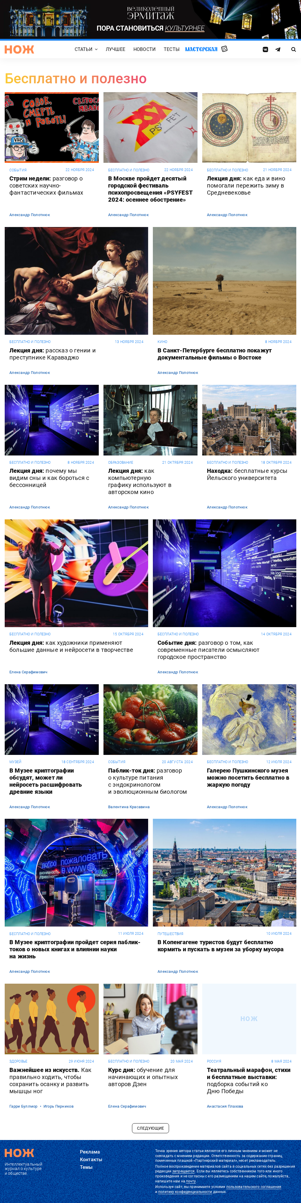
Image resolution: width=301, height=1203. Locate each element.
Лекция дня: (246, 185)
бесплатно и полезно (128, 170)
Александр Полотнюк (29, 215)
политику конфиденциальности (185, 1192)
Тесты (172, 49)
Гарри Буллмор (23, 1106)
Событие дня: (209, 649)
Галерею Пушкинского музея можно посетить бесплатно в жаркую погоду (248, 777)
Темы (86, 1167)
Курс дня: (143, 1077)
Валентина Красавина (129, 807)
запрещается (183, 1171)
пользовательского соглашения (253, 1187)
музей (15, 762)
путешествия (170, 934)
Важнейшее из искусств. (50, 1080)
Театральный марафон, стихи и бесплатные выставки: (248, 1080)
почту (191, 1181)
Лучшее (115, 49)
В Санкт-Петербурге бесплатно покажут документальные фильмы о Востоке (215, 354)
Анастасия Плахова (225, 1106)
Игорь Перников (58, 1106)
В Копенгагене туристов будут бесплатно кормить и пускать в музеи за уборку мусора (221, 946)
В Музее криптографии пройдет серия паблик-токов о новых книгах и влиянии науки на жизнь (75, 949)
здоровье (18, 1061)
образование (120, 462)
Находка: (247, 474)
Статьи (83, 49)
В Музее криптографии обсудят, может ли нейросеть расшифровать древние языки (45, 781)
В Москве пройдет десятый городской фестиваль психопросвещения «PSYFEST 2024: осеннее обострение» (150, 189)
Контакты (91, 1159)
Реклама (90, 1152)
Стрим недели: (46, 185)
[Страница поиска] (293, 49)
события (17, 170)
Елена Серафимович (28, 672)
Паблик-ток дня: (147, 781)
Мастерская (201, 49)
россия (214, 1061)
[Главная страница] (19, 49)
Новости (144, 49)
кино (162, 342)
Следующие (150, 1128)
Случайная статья (224, 49)
